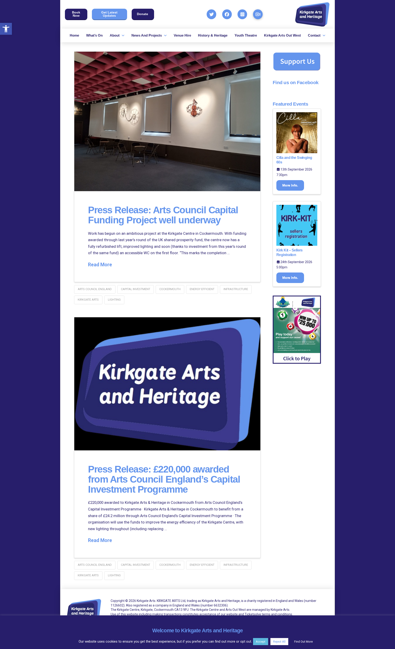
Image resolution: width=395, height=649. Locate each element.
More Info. (290, 185)
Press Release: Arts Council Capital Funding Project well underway (163, 215)
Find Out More (303, 641)
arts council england (95, 289)
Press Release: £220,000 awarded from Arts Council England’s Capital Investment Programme (164, 479)
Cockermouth (170, 289)
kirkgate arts (88, 299)
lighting (114, 299)
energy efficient (202, 289)
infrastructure (236, 289)
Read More (100, 264)
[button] (6, 29)
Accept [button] (260, 641)
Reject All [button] (279, 641)
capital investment (135, 289)
